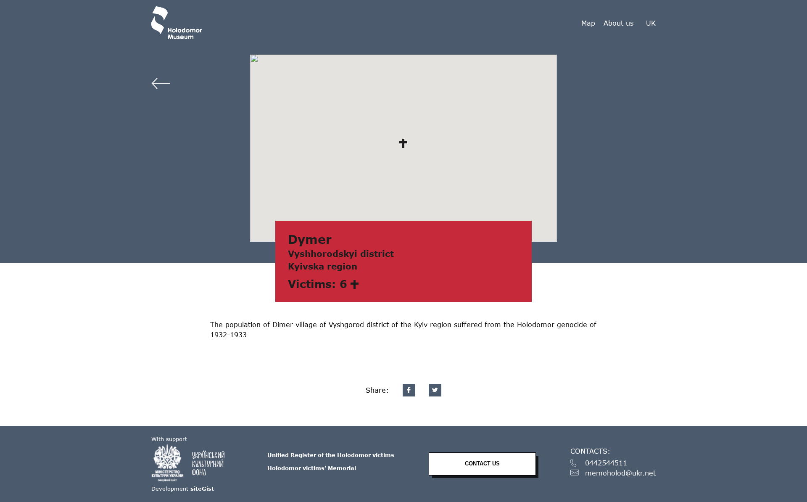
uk (651, 23)
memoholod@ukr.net (620, 473)
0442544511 (606, 463)
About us (618, 23)
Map (588, 23)
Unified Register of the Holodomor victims (330, 455)
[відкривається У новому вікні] (192, 463)
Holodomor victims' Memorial (311, 468)
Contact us (482, 463)
